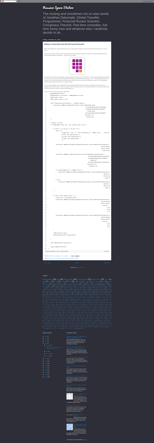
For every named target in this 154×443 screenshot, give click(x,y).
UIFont (59, 302)
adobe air (50, 304)
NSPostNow (101, 299)
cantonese (50, 307)
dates (77, 309)
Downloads (81, 297)
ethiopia (91, 310)
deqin (102, 309)
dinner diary (95, 279)
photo (64, 294)
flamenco (107, 310)
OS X (89, 283)
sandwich (58, 289)
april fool (89, 304)
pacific (44, 318)
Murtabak (65, 291)
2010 (52, 296)
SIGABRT (90, 300)
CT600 (109, 296)
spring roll (93, 322)
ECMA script (87, 297)
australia (54, 287)
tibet (53, 325)
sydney (83, 323)
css (58, 292)
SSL (94, 300)
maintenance (95, 315)
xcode (103, 281)
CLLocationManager (102, 296)
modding (71, 317)
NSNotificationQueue (93, 299)
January (48, 356)
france (61, 312)
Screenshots (99, 300)
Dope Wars (74, 297)
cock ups (68, 307)
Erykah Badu (94, 297)
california (44, 307)
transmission (85, 325)
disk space (66, 310)
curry (62, 309)
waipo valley (68, 326)
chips (59, 307)
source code (69, 283)
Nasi (45, 300)
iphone (106, 279)
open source (47, 283)
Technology (54, 302)
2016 (46, 338)
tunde (95, 325)
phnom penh (65, 318)
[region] (77, 171)
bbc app (51, 305)
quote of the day (102, 318)
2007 (46, 372)
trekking (91, 325)
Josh (72, 299)
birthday (61, 305)
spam (84, 322)
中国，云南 (92, 326)
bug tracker (93, 305)
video (104, 294)
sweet (75, 323)
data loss (72, 309)
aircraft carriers (66, 304)
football (47, 312)
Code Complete (52, 297)
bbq (55, 305)
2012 (64, 286)
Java (78, 284)
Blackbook (92, 289)
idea (110, 292)
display (70, 310)
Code (56, 281)
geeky (71, 312)
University (55, 283)
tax (102, 323)
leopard (53, 294)
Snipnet (104, 300)
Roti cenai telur (80, 300)
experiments (97, 310)
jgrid (51, 315)
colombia (83, 307)
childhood (55, 307)
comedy (78, 287)
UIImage (49, 287)
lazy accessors (67, 315)
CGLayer (95, 296)
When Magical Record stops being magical (76, 357)
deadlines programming (84, 309)
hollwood (44, 313)
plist (72, 318)
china (69, 281)
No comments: (65, 256)
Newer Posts (47, 263)
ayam (99, 304)
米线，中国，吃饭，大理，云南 (55, 328)
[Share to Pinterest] (78, 256)
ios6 (89, 313)
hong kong (53, 313)
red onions (46, 320)
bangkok (103, 304)
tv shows (99, 325)
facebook (109, 281)
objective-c (86, 281)
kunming (58, 315)
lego (50, 294)
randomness (109, 318)
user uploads (46, 326)
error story (86, 310)
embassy (75, 310)
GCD (54, 299)
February (48, 353)
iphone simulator (94, 313)
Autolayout (50, 258)
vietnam (63, 281)
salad (88, 320)
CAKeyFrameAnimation (86, 296)
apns (81, 304)
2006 (110, 294)
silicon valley (54, 322)
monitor (76, 317)
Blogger (85, 439)
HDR (103, 286)
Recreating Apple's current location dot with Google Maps (80, 426)
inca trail (81, 313)
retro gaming (69, 320)
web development (95, 281)
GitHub (66, 251)
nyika (103, 317)
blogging (44, 292)
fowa (52, 312)
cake (109, 305)
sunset (68, 323)
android (72, 304)
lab (62, 315)
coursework (103, 307)
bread (82, 284)
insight (85, 313)
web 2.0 (74, 326)
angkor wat (77, 304)
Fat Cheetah (108, 289)
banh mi (103, 291)
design (106, 309)
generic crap (76, 312)
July (47, 351)
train (88, 294)
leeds (72, 315)
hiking (104, 312)
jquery (45, 294)
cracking (108, 307)
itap (58, 279)
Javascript (76, 283)
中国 (88, 326)
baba (59, 287)
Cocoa (55, 258)
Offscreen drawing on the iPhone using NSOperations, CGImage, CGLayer (75, 347)
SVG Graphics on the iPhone (73, 405)
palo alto (48, 318)
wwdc (60, 286)
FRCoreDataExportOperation (104, 297)
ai (61, 304)
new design (93, 317)
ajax (95, 291)
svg (71, 323)
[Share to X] (75, 256)
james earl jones (46, 315)
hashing (96, 312)
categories (88, 284)
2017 (62, 296)
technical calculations (66, 289)
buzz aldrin (104, 305)
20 (107, 294)
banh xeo (108, 304)
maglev (89, 315)
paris (57, 318)
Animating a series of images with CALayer (76, 376)
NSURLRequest (108, 299)
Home (77, 263)
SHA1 (85, 300)
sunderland (63, 323)
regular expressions (53, 320)
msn (86, 317)
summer (58, 323)
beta (58, 305)
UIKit (77, 258)
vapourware (52, 326)
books (76, 305)
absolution (45, 304)
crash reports (45, 309)
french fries (66, 312)
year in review (80, 289)
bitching (66, 305)
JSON (68, 299)
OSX (77, 291)
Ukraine (104, 302)
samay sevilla (93, 320)
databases (75, 292)
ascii (96, 304)
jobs (54, 315)
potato (80, 318)
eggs (82, 287)
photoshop (69, 294)
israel (104, 313)
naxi (89, 317)
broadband (80, 305)
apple (99, 291)
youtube (87, 289)
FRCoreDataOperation (47, 299)
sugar (48, 323)
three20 (49, 325)
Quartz (73, 300)
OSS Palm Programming (58, 300)
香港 (81, 328)
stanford (103, 322)
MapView (76, 299)
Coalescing (45, 297)
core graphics (96, 283)
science (102, 320)
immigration (75, 313)
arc (92, 304)
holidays (108, 312)
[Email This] (72, 256)
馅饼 (77, 328)
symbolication (89, 323)
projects (105, 284)
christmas (64, 307)
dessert (48, 310)
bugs (49, 292)
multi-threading (101, 287)
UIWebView (99, 302)
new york (59, 294)
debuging (97, 309)
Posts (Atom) (80, 267)
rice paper (76, 320)
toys (76, 325)
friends (96, 292)
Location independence (49, 291)
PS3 (65, 300)
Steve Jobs (109, 300)
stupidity (75, 294)
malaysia (62, 283)
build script (98, 305)
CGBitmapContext (78, 286)
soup (55, 286)
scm (106, 320)
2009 (48, 296)
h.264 (92, 312)
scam (99, 320)
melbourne (109, 315)
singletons (61, 322)
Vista (109, 302)
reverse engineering (50, 289)
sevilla (50, 286)
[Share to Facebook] (77, 256)
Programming (82, 279)
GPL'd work (97, 286)
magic (78, 315)
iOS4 (65, 313)
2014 (58, 296)
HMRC (57, 299)
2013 (46, 359)
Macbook (83, 283)
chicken (73, 287)
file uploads (81, 292)
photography (68, 279)
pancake (53, 318)
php (100, 284)
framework (56, 312)
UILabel (63, 302)
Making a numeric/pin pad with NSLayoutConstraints (64, 44)
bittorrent (71, 305)
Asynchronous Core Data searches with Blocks (75, 366)
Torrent (44, 287)
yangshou (84, 326)
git (80, 312)
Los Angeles (58, 291)
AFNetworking (72, 296)
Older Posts (106, 263)
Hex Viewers (63, 299)
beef (63, 287)
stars (107, 322)
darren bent (67, 309)
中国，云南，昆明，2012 (101, 326)
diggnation (60, 310)
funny (106, 292)
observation (108, 317)
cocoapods (74, 307)
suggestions (53, 323)
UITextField (86, 302)
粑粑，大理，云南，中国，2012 (69, 328)
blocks (108, 291)
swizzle (84, 294)
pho (69, 318)
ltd (75, 315)
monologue (81, 317)
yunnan (67, 284)
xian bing (79, 326)
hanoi (91, 287)
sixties (65, 322)
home (49, 313)
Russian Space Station (58, 7)
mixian (67, 317)
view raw (106, 251)
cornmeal (97, 307)
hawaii (95, 287)
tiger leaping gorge (58, 325)
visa (64, 326)
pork (52, 284)
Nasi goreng (49, 300)
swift (80, 294)
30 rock (65, 296)
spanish (88, 322)
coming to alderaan (90, 307)
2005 (46, 377)
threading (44, 325)
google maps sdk (86, 312)
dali (61, 292)
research (60, 320)
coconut (78, 307)
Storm (45, 302)
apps (85, 304)
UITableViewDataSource (78, 302)
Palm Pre (69, 300)
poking (76, 318)
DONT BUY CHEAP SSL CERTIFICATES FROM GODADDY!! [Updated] (76, 337)
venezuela (99, 294)
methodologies (57, 317)
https (61, 313)
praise (84, 318)
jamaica (108, 313)
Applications (70, 286)
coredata (95, 284)
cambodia (68, 287)
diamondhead (53, 310)
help (100, 312)
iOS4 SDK (69, 313)
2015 (46, 341)
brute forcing (86, 305)
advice (54, 304)
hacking (104, 283)
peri (60, 318)
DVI (70, 297)
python (57, 284)
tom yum (72, 325)
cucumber (58, 309)
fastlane (102, 310)
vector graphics (59, 326)
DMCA (65, 297)
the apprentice (107, 323)
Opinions (82, 291)
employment (80, 310)
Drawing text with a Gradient (78, 414)
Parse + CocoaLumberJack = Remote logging (80, 394)
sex (49, 322)
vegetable (93, 294)
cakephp (54, 292)
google (86, 287)
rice (62, 284)
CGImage (86, 286)
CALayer (99, 289)
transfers (80, 325)
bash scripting (45, 305)
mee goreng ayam (102, 315)
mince (63, 317)
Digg (103, 289)
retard (64, 320)
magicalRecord (84, 315)
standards (98, 322)
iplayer (100, 313)
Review (86, 291)
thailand (74, 289)
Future (91, 286)
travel (49, 281)
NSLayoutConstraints (70, 258)
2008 (45, 296)
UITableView (69, 302)
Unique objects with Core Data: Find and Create (76, 385)
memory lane (50, 317)
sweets (79, 323)
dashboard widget (67, 292)
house (58, 313)
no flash (98, 317)
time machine (66, 325)
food (44, 281)
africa (58, 304)
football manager (89, 292)
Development (61, 258)
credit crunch (51, 309)
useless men (109, 325)
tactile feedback (97, 323)
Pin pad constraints (50, 251)
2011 (55, 296)
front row (101, 292)
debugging (92, 309)
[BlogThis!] (73, 256)
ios (75, 281)
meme (45, 317)
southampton (79, 322)
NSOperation (71, 291)
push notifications (94, 318)
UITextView (93, 302)
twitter (104, 325)
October (48, 345)
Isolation (108, 286)
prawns (88, 318)
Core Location (59, 297)
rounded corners (82, 320)
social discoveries (71, 322)
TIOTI (49, 302)
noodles (80, 281)
